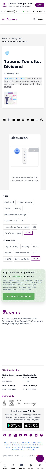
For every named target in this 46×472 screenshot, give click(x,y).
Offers (8, 447)
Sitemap (24, 445)
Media (39, 445)
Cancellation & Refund (31, 447)
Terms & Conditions (18, 449)
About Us (13, 442)
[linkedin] (4, 120)
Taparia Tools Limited (15, 78)
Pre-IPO (31, 445)
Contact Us (7, 445)
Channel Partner (24, 442)
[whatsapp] (41, 120)
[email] (32, 120)
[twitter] (9, 120)
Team (6, 442)
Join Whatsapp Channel (18, 296)
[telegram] (27, 120)
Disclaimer (30, 449)
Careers (16, 445)
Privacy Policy (16, 447)
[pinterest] (23, 120)
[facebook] (13, 120)
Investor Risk (36, 442)
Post (34, 150)
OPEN (39, 5)
